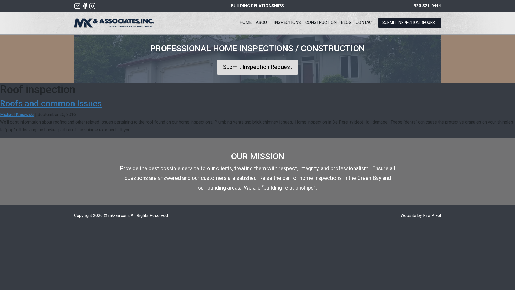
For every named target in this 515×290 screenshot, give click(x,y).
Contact (365, 22)
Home (246, 22)
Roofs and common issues (51, 103)
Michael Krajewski (17, 114)
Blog (346, 22)
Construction (321, 22)
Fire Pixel (432, 215)
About (262, 22)
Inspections (287, 22)
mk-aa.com (118, 215)
